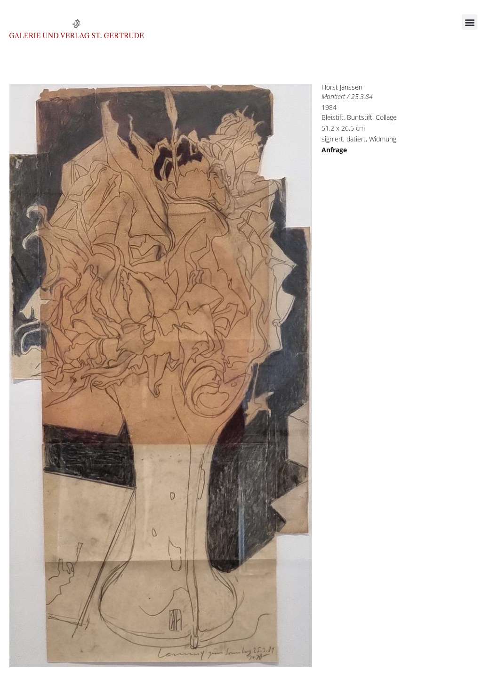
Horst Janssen (341, 87)
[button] (469, 22)
